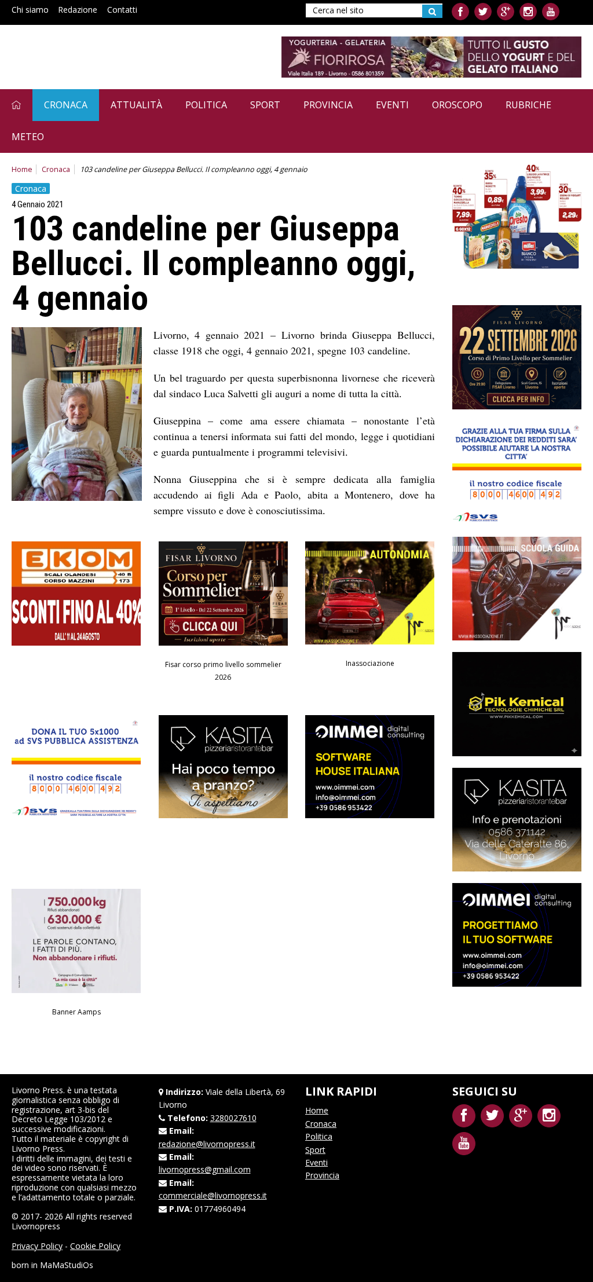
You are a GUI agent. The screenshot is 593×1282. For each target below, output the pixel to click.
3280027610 (233, 1117)
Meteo (28, 136)
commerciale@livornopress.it (213, 1195)
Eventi (392, 104)
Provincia (328, 104)
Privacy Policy (37, 1245)
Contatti (122, 9)
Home (22, 169)
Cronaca (65, 104)
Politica (206, 104)
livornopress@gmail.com (205, 1169)
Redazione (77, 9)
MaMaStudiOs (66, 1264)
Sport (265, 104)
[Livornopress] (121, 56)
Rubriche (528, 104)
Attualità (136, 104)
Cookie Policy (95, 1245)
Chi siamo (30, 9)
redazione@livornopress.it (207, 1143)
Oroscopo (457, 104)
